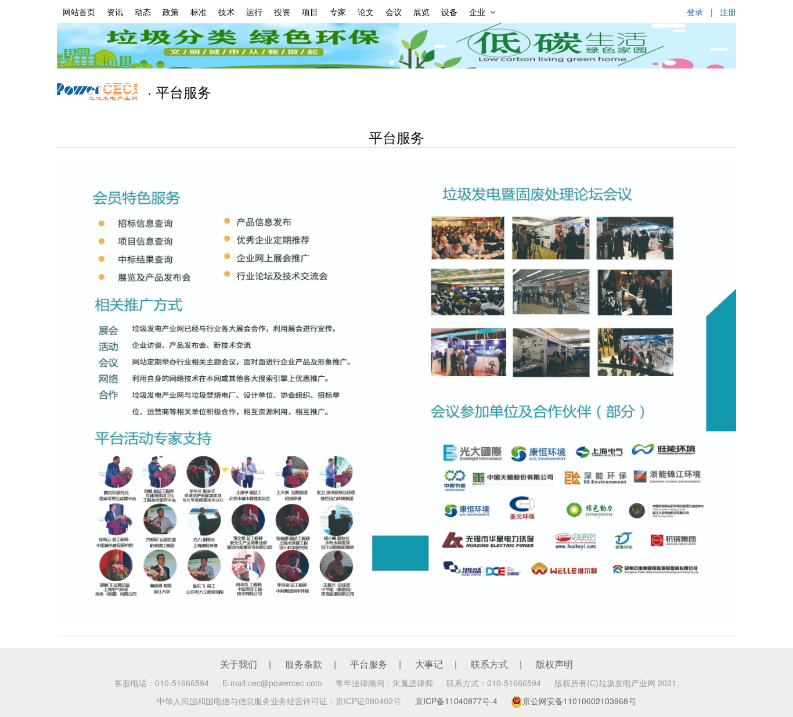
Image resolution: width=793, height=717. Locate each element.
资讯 (115, 11)
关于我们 (238, 664)
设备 (449, 11)
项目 (310, 11)
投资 (282, 11)
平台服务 (368, 664)
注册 (728, 11)
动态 (143, 11)
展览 (421, 11)
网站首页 (79, 11)
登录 (695, 11)
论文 (366, 11)
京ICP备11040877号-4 (456, 701)
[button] (392, 62)
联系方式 (489, 664)
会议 (393, 11)
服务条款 (303, 664)
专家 (338, 11)
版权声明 (554, 664)
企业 (477, 11)
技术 (226, 11)
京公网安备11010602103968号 (579, 701)
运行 (254, 11)
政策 (171, 11)
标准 (198, 11)
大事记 (429, 664)
